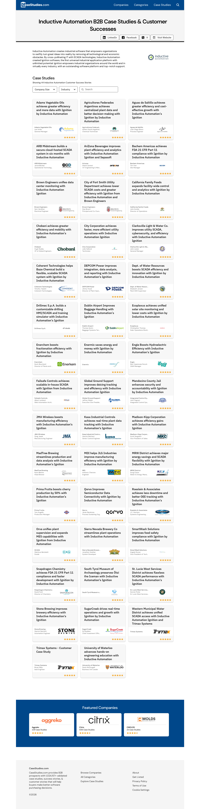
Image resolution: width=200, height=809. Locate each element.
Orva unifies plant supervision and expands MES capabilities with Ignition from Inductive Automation (52, 536)
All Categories (88, 776)
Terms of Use (139, 785)
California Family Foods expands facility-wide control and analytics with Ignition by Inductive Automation (151, 187)
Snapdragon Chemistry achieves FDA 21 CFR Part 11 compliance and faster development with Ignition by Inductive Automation (55, 576)
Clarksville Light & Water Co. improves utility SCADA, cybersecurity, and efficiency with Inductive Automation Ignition (150, 233)
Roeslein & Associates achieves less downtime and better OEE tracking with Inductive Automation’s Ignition (150, 496)
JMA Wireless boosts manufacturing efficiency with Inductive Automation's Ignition (54, 422)
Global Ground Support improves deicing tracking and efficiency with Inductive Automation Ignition (102, 386)
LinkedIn (112, 37)
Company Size (42, 89)
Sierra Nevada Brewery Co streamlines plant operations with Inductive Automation (102, 532)
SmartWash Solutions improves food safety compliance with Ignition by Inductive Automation (149, 534)
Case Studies (162, 5)
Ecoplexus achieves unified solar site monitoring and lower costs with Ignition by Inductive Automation (149, 311)
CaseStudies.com (39, 768)
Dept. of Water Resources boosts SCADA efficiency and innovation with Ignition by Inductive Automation (150, 271)
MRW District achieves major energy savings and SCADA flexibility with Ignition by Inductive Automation (150, 458)
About (135, 772)
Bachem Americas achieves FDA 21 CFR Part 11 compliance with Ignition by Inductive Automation (149, 151)
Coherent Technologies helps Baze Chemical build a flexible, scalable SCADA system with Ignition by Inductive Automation (54, 273)
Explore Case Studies (92, 781)
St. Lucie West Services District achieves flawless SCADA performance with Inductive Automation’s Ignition (148, 576)
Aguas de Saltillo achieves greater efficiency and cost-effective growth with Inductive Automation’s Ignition (149, 110)
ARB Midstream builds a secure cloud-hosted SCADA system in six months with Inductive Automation (54, 151)
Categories (141, 5)
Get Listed (138, 776)
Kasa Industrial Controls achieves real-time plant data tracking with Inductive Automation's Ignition (103, 422)
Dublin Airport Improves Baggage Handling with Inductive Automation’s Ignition (99, 311)
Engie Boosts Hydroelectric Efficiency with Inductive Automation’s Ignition (149, 348)
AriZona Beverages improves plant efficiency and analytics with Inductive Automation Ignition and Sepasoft (102, 151)
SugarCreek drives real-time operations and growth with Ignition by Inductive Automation (102, 614)
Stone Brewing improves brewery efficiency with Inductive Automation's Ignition (51, 614)
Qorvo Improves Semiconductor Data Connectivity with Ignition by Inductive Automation (102, 494)
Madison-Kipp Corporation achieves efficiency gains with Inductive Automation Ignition (149, 422)
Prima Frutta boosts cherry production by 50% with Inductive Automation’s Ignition (53, 494)
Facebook (132, 37)
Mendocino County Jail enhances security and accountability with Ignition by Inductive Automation (149, 386)
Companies (121, 5)
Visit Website (164, 37)
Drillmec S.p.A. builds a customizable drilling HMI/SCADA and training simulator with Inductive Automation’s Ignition (52, 313)
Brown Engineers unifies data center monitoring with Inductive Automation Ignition (55, 187)
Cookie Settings (140, 789)
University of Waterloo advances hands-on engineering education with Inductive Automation (101, 653)
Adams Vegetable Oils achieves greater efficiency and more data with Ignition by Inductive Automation (54, 108)
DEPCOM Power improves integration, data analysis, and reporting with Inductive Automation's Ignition (102, 271)
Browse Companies (91, 772)
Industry (65, 89)
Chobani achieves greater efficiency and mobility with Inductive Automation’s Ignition (53, 231)
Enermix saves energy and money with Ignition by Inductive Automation (100, 348)
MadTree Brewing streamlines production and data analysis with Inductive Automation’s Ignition (54, 458)
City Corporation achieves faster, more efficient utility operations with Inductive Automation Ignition (101, 231)
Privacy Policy (139, 781)
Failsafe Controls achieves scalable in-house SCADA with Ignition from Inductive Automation (54, 386)
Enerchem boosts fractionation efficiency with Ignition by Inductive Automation (54, 350)
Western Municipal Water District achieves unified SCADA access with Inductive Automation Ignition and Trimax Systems (150, 616)
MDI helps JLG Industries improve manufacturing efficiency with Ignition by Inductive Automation (100, 458)
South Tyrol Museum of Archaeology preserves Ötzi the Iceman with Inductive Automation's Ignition (101, 574)
